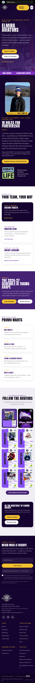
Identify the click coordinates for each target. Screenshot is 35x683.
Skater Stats (5, 635)
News (21, 642)
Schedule (4, 629)
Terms (31, 679)
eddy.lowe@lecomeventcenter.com (12, 612)
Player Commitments (25, 659)
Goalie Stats (5, 638)
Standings (5, 632)
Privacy (27, 679)
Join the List (18, 565)
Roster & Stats (25, 301)
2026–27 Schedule (10, 56)
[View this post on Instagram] (9, 418)
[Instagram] (8, 617)
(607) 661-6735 (6, 610)
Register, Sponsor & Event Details (15, 161)
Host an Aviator (23, 635)
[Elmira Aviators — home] (8, 7)
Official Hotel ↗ (23, 638)
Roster (4, 626)
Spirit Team (22, 632)
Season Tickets (21, 7)
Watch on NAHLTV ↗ (25, 662)
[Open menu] (31, 7)
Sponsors (22, 656)
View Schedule (9, 301)
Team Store (5, 653)
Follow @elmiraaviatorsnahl (17, 492)
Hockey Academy (7, 650)
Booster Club (11, 522)
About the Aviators (24, 650)
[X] (12, 617)
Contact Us (22, 653)
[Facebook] (3, 617)
